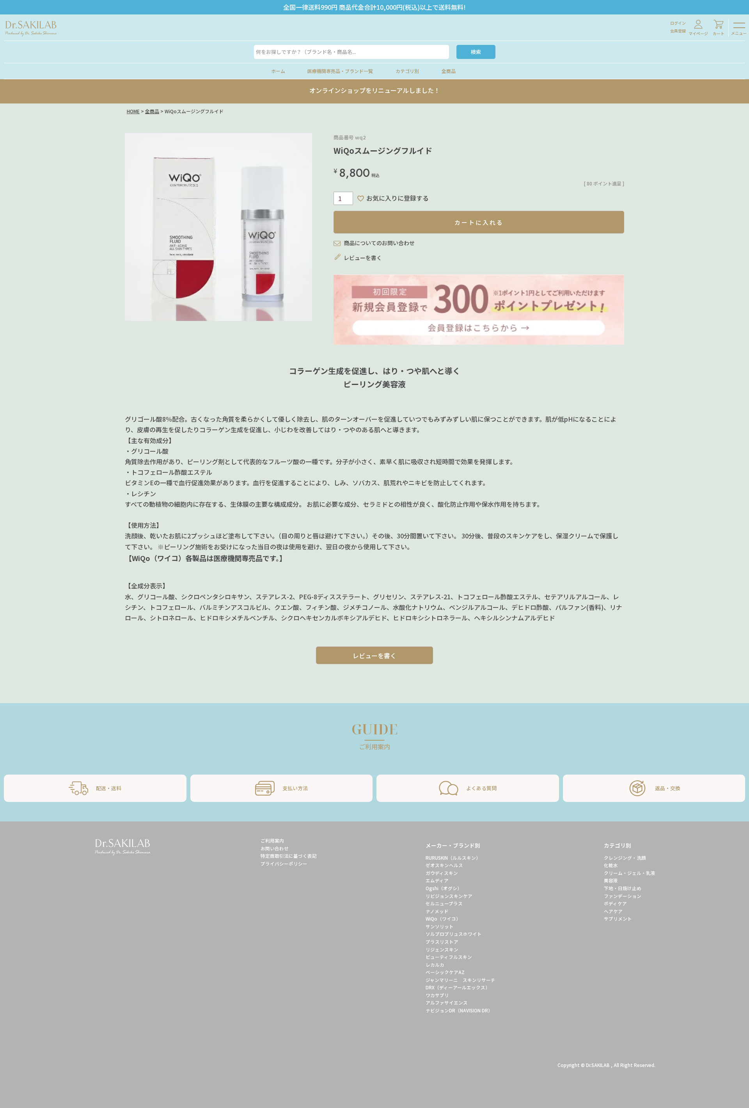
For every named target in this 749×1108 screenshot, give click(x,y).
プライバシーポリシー (284, 863)
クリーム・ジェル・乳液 (629, 873)
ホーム (278, 71)
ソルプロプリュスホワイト (454, 934)
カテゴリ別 (407, 71)
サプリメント (618, 919)
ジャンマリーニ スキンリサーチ (460, 980)
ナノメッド (437, 911)
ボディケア (615, 903)
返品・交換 (667, 788)
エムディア (437, 880)
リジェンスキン (442, 949)
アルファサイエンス (447, 1002)
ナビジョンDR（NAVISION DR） (459, 1010)
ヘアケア (613, 911)
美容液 (611, 880)
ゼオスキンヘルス (444, 865)
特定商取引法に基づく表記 (289, 856)
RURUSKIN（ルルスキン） (453, 858)
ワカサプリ (437, 995)
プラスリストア (442, 942)
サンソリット (440, 926)
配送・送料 (108, 788)
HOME (133, 111)
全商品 (449, 71)
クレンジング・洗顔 (625, 858)
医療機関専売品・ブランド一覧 (340, 71)
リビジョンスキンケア (449, 896)
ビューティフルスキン (449, 957)
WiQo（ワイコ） (443, 919)
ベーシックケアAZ (445, 972)
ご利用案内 (272, 840)
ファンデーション (622, 896)
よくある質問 (481, 788)
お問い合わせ (275, 848)
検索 (476, 51)
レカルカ (435, 965)
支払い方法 (295, 788)
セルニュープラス (444, 903)
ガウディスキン (442, 873)
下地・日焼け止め (622, 888)
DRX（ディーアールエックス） (459, 987)
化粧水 (611, 865)
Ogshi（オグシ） (444, 888)
